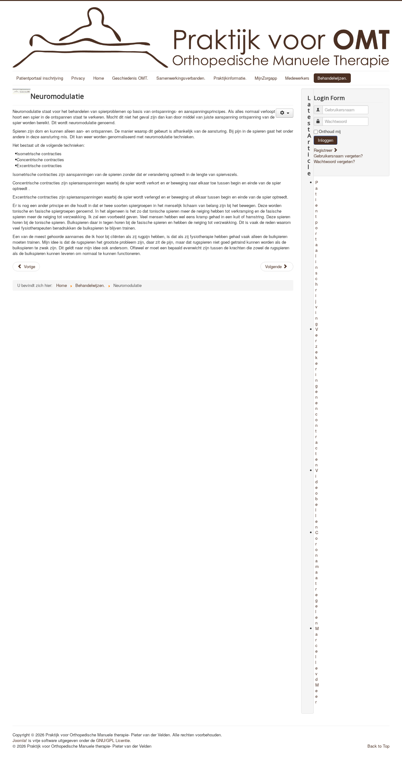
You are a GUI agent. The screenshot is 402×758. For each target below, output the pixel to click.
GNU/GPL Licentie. (113, 740)
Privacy (78, 78)
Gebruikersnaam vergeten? (338, 156)
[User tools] (284, 113)
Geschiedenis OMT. (130, 78)
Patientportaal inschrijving (39, 78)
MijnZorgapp (266, 78)
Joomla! (20, 740)
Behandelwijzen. (332, 78)
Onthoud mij (330, 131)
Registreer (324, 150)
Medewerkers (297, 78)
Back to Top (378, 746)
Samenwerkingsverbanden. (180, 78)
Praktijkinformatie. (230, 78)
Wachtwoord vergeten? (334, 161)
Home (98, 78)
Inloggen (325, 140)
